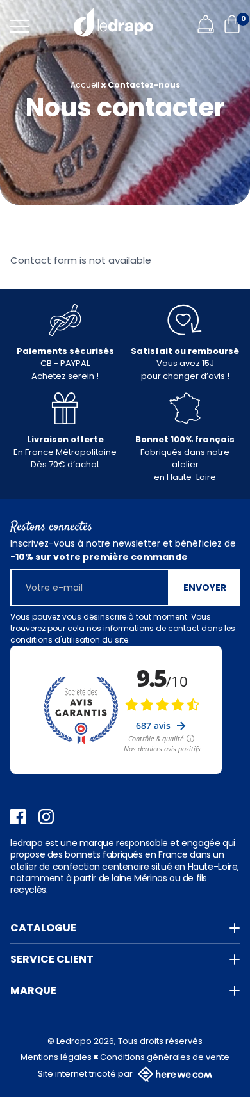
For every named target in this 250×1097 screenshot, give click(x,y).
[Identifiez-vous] (205, 29)
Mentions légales (57, 1057)
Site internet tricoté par (85, 1074)
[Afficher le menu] (19, 26)
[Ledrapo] (113, 22)
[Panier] (232, 29)
